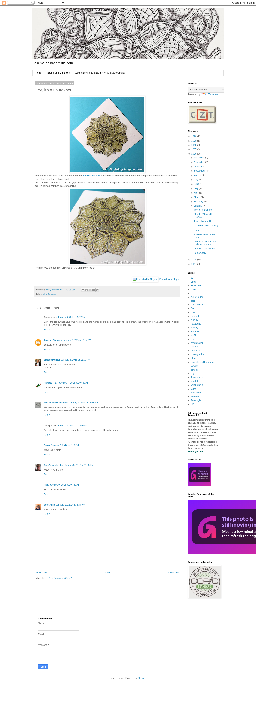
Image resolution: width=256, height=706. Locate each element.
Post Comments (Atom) (60, 578)
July (196, 179)
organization (197, 343)
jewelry (194, 327)
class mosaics (198, 304)
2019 (194, 140)
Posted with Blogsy (169, 279)
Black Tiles (196, 285)
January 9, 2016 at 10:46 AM (64, 485)
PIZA (193, 358)
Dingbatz (195, 316)
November (199, 162)
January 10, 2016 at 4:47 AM (70, 504)
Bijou (193, 281)
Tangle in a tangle (203, 210)
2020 (194, 136)
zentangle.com (196, 451)
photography (197, 354)
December (199, 157)
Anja (46, 485)
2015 (194, 259)
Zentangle (52, 294)
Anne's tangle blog (53, 465)
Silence (197, 230)
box (193, 293)
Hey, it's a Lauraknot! (204, 248)
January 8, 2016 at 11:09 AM (72, 425)
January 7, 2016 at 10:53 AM (73, 382)
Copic (194, 308)
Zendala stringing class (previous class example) (100, 73)
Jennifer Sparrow (53, 340)
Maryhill (195, 331)
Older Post (173, 572)
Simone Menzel (52, 360)
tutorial (194, 381)
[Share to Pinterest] (97, 290)
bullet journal (197, 297)
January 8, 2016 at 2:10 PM (65, 445)
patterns (195, 346)
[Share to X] (90, 290)
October (198, 166)
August (198, 175)
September (200, 171)
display (194, 320)
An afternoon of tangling (206, 225)
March (197, 197)
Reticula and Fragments (203, 362)
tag (192, 373)
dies (45, 294)
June (197, 184)
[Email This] (83, 290)
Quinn (47, 445)
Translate (213, 94)
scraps (194, 366)
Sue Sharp (49, 504)
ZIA (192, 404)
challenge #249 (91, 175)
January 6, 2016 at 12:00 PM (75, 360)
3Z (192, 278)
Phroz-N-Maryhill (202, 221)
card (193, 301)
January (198, 206)
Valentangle (197, 385)
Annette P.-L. (51, 382)
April (196, 192)
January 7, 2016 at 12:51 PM (83, 402)
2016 (194, 154)
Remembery (200, 253)
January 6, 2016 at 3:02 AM (71, 317)
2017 (194, 149)
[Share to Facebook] (94, 290)
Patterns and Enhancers (58, 73)
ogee (193, 339)
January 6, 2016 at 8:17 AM (77, 340)
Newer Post (41, 572)
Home (38, 73)
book (193, 289)
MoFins (194, 335)
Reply (47, 329)
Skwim (194, 369)
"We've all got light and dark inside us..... (205, 243)
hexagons (196, 323)
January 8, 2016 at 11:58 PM (78, 465)
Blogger (142, 678)
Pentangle (196, 350)
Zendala (195, 396)
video (193, 389)
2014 (194, 264)
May (196, 188)
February (199, 201)
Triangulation (197, 377)
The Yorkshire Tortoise (56, 402)
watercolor (196, 392)
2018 (194, 145)
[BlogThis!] (86, 290)
